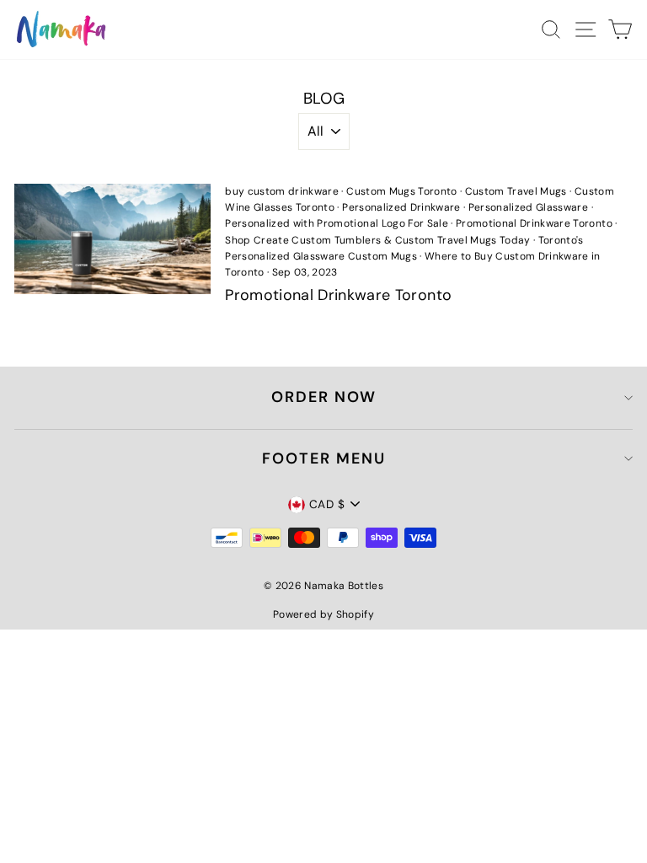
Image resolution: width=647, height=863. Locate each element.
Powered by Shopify (323, 614)
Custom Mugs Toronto (401, 191)
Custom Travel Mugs (516, 191)
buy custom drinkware (282, 191)
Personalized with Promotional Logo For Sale (336, 223)
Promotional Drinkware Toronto (534, 223)
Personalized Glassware (528, 207)
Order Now (324, 397)
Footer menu (324, 458)
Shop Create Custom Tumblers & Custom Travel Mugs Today (377, 240)
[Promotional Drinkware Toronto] (112, 239)
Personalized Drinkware (401, 207)
